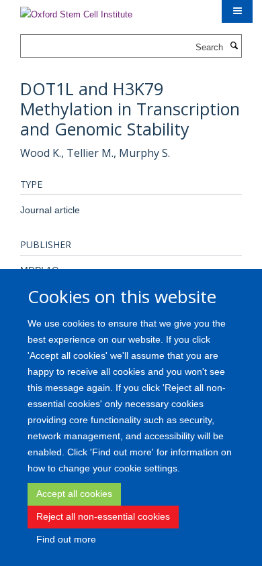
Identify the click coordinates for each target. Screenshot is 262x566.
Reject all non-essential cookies (103, 516)
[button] (237, 11)
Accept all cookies (74, 493)
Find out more (66, 539)
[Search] (233, 46)
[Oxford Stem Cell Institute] (76, 10)
